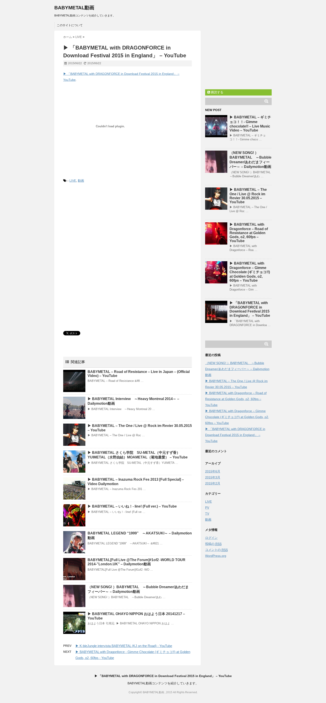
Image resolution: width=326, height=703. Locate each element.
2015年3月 (212, 477)
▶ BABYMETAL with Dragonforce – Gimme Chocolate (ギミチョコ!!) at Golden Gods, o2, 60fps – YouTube (250, 271)
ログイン (211, 538)
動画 (81, 180)
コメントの (216, 550)
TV (207, 513)
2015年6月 (212, 471)
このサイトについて (70, 25)
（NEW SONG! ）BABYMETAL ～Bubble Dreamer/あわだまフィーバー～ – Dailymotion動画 (237, 369)
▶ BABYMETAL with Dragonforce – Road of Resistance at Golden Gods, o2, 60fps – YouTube (249, 233)
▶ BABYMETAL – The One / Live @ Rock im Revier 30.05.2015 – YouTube (248, 196)
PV (207, 507)
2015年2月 (212, 483)
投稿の (213, 544)
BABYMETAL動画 (74, 7)
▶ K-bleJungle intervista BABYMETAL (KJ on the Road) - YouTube (123, 646)
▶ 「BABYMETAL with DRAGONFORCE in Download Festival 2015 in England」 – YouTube (235, 435)
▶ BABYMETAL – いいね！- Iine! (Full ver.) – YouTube (132, 506)
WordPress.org (215, 556)
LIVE (72, 180)
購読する (216, 92)
